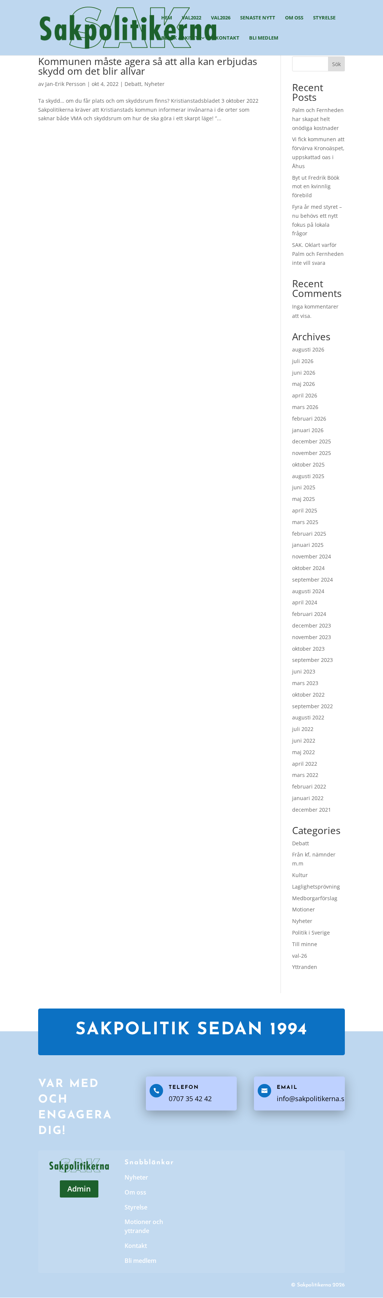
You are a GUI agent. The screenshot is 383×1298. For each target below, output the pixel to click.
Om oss (294, 18)
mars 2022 (305, 774)
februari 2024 (309, 613)
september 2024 (312, 579)
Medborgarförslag (314, 898)
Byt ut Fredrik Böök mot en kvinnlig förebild (315, 186)
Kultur (300, 875)
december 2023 (311, 625)
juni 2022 (303, 740)
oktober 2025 (308, 464)
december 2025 (311, 441)
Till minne (304, 944)
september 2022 (312, 706)
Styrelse (324, 18)
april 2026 (304, 395)
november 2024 (311, 556)
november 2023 (311, 637)
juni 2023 (303, 671)
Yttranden (304, 966)
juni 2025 (303, 487)
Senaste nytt (257, 18)
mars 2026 (305, 407)
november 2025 (311, 452)
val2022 (191, 18)
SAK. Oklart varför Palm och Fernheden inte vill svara (318, 253)
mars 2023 (305, 683)
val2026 (220, 18)
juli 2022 (302, 728)
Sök (336, 64)
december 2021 (311, 809)
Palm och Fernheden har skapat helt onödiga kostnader (318, 118)
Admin (79, 1189)
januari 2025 (308, 544)
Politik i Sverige (311, 932)
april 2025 (304, 510)
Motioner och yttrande (144, 1226)
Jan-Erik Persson (65, 83)
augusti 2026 (308, 349)
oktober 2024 (308, 567)
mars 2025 (305, 522)
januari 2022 (308, 798)
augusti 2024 (308, 591)
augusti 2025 (308, 476)
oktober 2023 (308, 648)
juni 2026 (303, 372)
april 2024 (304, 602)
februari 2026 (309, 418)
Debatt (133, 83)
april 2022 (304, 763)
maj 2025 (303, 498)
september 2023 (312, 659)
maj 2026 (303, 383)
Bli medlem (263, 38)
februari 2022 (309, 786)
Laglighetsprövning (316, 886)
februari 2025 (309, 533)
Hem (166, 18)
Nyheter (154, 83)
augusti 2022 (308, 717)
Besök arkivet (179, 38)
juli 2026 (302, 361)
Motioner (303, 909)
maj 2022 (303, 752)
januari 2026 (308, 430)
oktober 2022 (308, 694)
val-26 (299, 955)
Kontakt (227, 38)
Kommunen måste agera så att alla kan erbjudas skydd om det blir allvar (147, 66)
